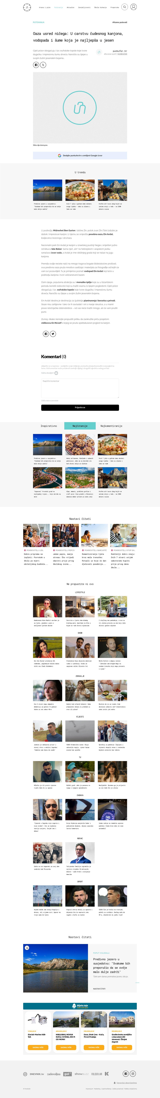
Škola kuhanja (100, 7)
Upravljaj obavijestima (127, 1083)
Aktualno (70, 7)
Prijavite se (80, 407)
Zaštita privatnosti (117, 1089)
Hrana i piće (44, 7)
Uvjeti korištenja (106, 1089)
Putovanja (58, 7)
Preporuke (115, 7)
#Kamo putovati (119, 22)
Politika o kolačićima (130, 1089)
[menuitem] (133, 7)
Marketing (97, 1089)
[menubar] (133, 7)
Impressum (89, 1089)
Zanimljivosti (84, 7)
